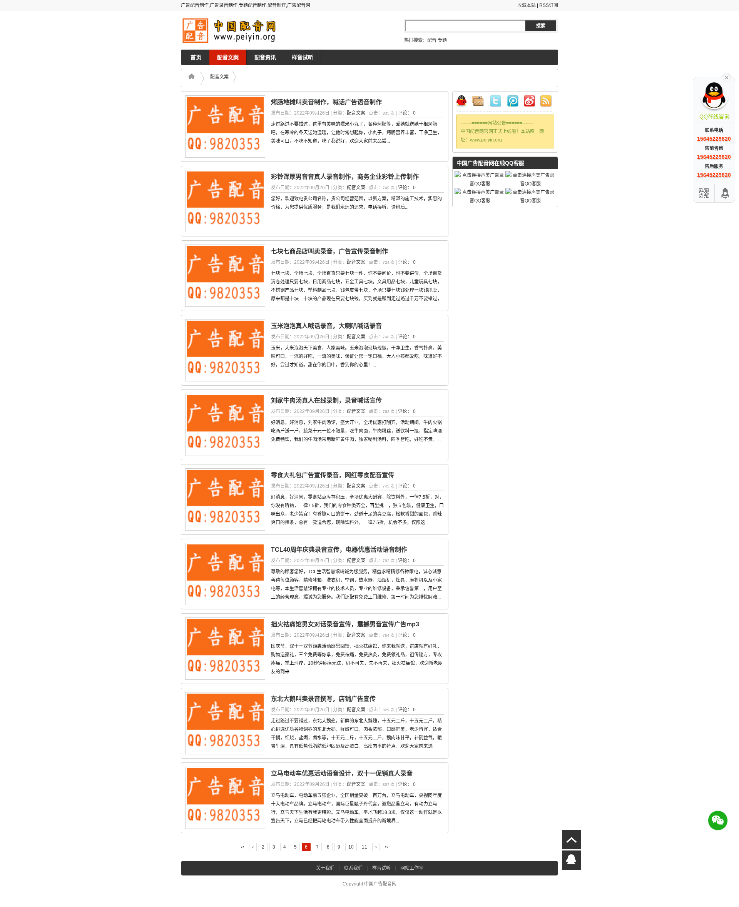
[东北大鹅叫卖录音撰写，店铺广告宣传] (225, 723)
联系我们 (353, 868)
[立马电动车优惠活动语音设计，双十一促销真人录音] (225, 798)
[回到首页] (193, 78)
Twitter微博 (497, 102)
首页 (196, 57)
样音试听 (302, 57)
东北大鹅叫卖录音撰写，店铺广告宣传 (323, 699)
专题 (442, 40)
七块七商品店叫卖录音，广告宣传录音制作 (329, 251)
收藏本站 (526, 5)
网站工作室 (411, 868)
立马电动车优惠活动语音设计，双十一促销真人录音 (342, 773)
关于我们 (325, 868)
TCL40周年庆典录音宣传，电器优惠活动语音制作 (339, 549)
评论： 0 (407, 113)
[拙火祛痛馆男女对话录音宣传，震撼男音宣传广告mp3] (225, 648)
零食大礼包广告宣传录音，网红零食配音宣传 (332, 475)
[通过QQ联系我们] (571, 860)
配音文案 (228, 57)
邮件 (480, 102)
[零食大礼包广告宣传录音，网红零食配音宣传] (225, 499)
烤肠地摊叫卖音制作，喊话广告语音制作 (326, 102)
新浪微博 (529, 102)
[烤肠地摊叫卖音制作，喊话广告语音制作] (225, 126)
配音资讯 (265, 57)
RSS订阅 (548, 5)
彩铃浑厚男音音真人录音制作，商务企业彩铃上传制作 (345, 176)
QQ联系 (464, 102)
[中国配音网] (232, 31)
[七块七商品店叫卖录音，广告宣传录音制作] (225, 276)
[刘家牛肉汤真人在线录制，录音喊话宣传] (225, 425)
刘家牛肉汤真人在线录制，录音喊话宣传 (326, 400)
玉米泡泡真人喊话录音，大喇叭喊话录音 (326, 326)
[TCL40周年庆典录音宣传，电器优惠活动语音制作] (225, 574)
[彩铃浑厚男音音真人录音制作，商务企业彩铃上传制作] (225, 201)
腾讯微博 (513, 102)
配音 (431, 40)
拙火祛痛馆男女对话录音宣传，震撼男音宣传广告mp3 (345, 624)
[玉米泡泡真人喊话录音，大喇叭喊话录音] (225, 350)
